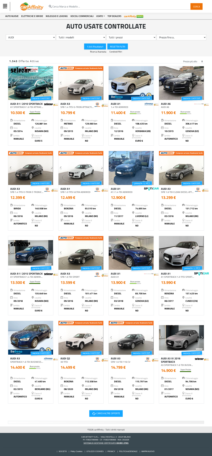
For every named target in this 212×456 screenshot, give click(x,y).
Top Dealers (114, 16)
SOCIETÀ (63, 451)
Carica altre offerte (105, 413)
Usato (99, 16)
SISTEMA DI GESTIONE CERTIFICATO (106, 443)
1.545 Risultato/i (95, 46)
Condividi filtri (115, 51)
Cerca (196, 6)
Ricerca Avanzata (98, 51)
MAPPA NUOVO (148, 451)
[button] (10, 83)
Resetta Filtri (117, 46)
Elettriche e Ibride (32, 16)
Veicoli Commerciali (82, 16)
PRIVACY (111, 451)
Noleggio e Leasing (57, 16)
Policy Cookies (76, 451)
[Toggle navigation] (5, 6)
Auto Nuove (12, 16)
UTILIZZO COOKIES (95, 451)
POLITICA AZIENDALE (128, 451)
